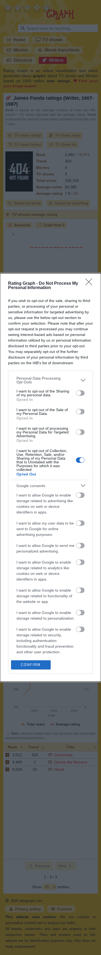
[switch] (80, 393)
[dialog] (50, 477)
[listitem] (50, 380)
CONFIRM (31, 665)
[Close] (90, 284)
